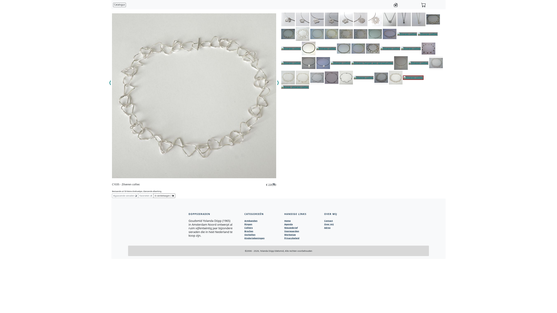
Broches (248, 231)
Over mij (329, 224)
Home (287, 220)
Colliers (248, 227)
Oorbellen (249, 234)
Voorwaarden (291, 231)
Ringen (248, 224)
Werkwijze (290, 234)
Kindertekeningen (254, 238)
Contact (328, 220)
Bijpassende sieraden (124, 195)
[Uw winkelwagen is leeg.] (423, 5)
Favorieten (144, 195)
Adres (327, 227)
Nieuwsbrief (291, 227)
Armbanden (250, 220)
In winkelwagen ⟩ (163, 195)
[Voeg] (293, 14)
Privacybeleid (291, 238)
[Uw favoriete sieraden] (396, 5)
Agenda (288, 224)
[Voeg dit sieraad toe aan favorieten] (274, 184)
